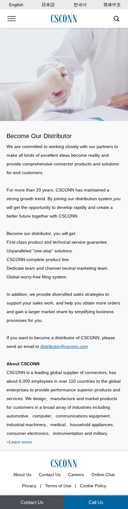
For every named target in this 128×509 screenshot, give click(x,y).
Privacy (29, 485)
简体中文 (112, 4)
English (16, 4)
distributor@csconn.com (64, 346)
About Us (22, 474)
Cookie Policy (93, 485)
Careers (76, 474)
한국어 (80, 4)
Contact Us (50, 474)
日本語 (48, 4)
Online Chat (103, 474)
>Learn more (19, 441)
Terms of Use (58, 485)
